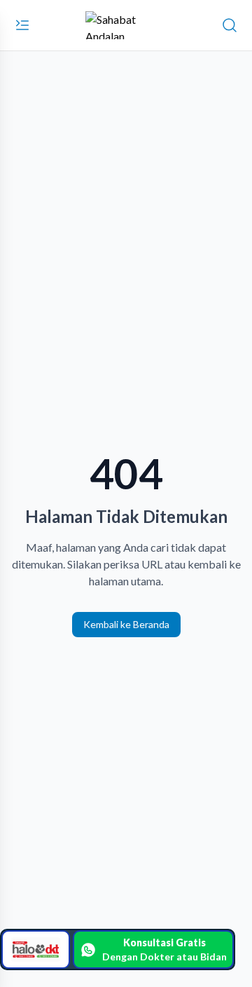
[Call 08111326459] (35, 949)
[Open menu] (22, 25)
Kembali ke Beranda (126, 624)
